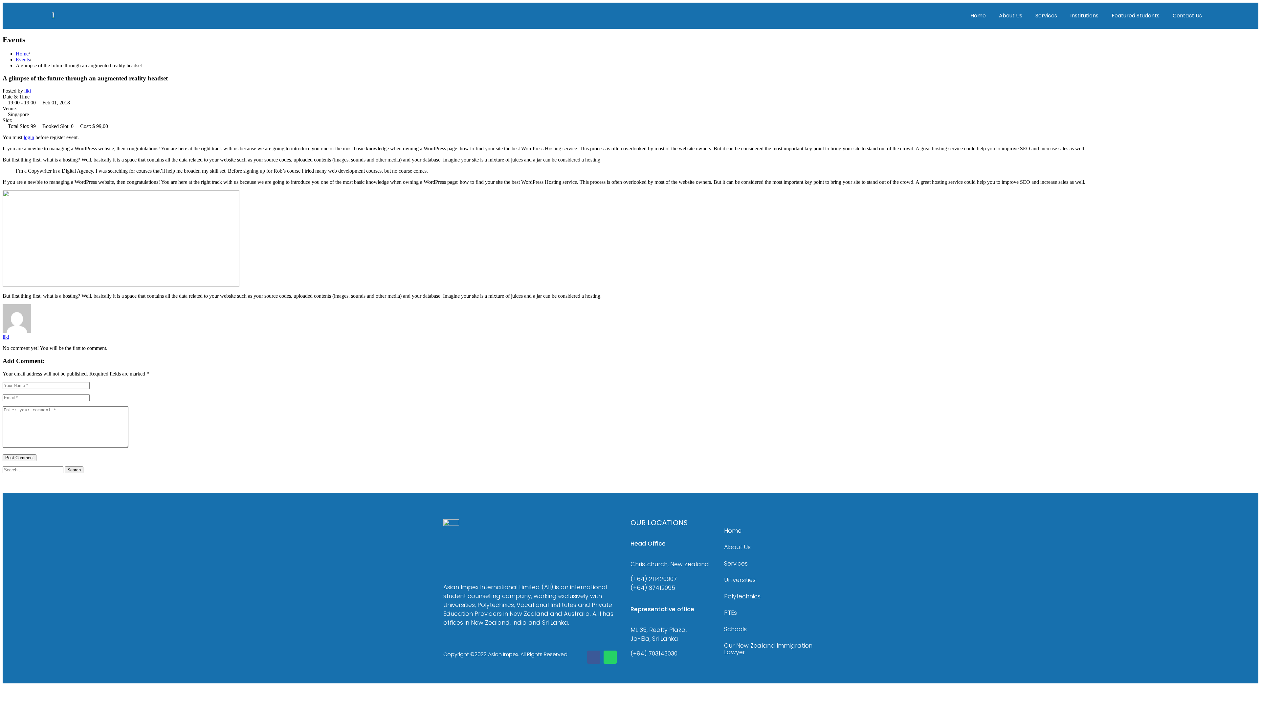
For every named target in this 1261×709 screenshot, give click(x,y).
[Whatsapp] (610, 657)
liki (27, 91)
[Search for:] (34, 469)
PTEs (730, 613)
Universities (740, 580)
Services (1046, 15)
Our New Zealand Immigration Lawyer (768, 648)
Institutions (1084, 15)
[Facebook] (593, 657)
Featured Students (1136, 15)
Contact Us (1187, 15)
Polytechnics (742, 596)
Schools (735, 629)
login (29, 137)
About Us (1010, 15)
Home (978, 15)
